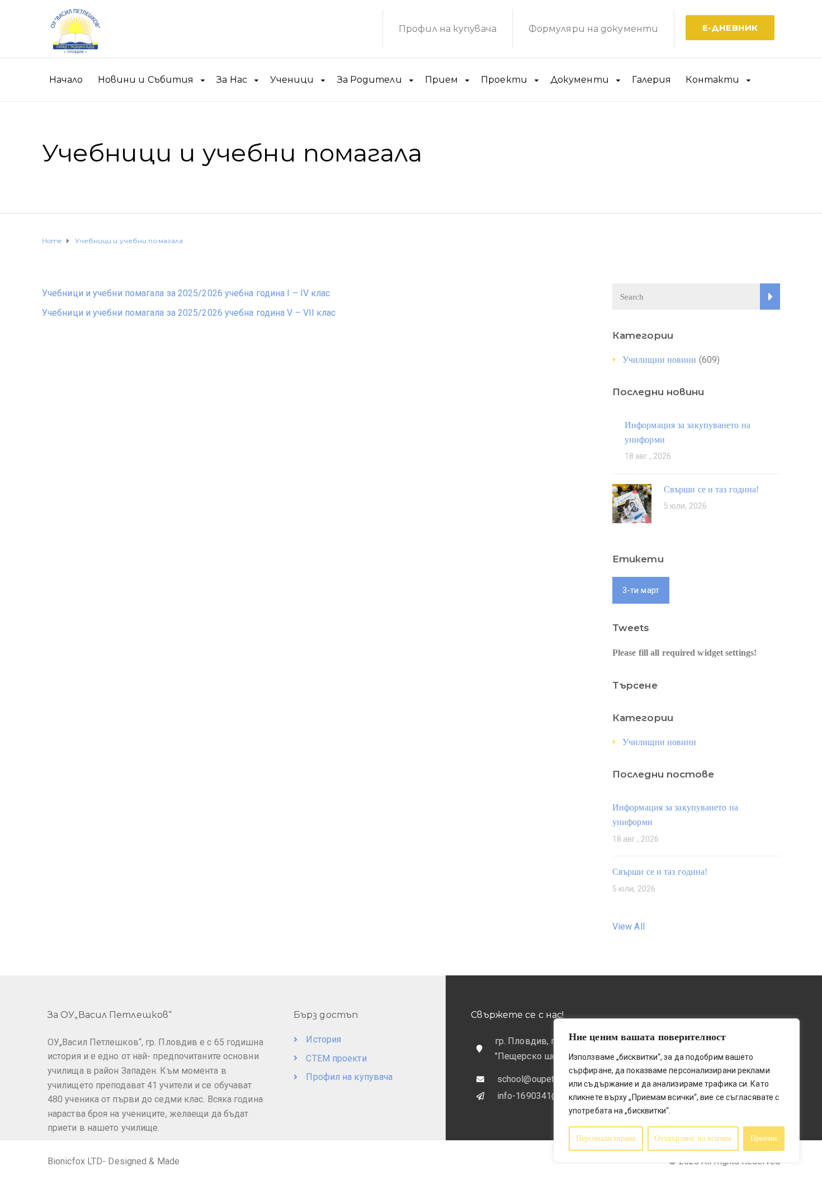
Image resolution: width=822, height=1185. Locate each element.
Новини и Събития (146, 79)
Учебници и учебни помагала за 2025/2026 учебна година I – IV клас (186, 293)
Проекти (504, 79)
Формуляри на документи (593, 28)
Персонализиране (606, 1138)
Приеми (764, 1138)
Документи (579, 79)
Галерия (652, 79)
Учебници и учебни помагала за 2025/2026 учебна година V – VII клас (189, 312)
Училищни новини (659, 359)
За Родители (369, 79)
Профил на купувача (448, 28)
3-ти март (640, 590)
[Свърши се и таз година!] (631, 502)
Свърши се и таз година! (711, 489)
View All (628, 926)
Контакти (712, 79)
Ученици (292, 79)
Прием (442, 79)
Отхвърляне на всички (692, 1138)
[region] (677, 1090)
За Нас (231, 79)
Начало (66, 79)
